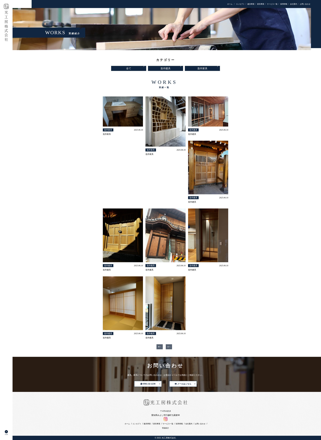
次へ (169, 347)
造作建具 (165, 68)
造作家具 (202, 68)
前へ (159, 347)
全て (128, 68)
